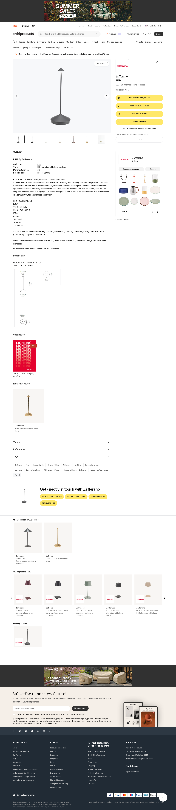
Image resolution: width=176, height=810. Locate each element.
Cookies (109, 802)
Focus (52, 766)
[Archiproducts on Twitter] (32, 731)
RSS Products (150, 802)
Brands (53, 751)
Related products (21, 383)
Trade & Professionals (121, 26)
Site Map (159, 802)
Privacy (89, 802)
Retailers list (139, 122)
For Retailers (107, 26)
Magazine (54, 759)
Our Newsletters (56, 769)
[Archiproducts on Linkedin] (50, 731)
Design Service (137, 26)
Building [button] (25, 26)
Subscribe (81, 708)
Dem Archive (55, 773)
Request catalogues (139, 106)
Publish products (94, 26)
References (19, 449)
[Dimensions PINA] (25, 298)
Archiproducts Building (59, 784)
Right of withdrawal (95, 773)
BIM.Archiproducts (57, 780)
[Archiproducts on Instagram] (20, 731)
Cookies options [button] (99, 802)
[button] (81, 26)
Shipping (91, 766)
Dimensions (19, 255)
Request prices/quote (139, 98)
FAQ (14, 759)
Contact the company (131, 169)
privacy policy (55, 719)
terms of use (40, 719)
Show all (124, 212)
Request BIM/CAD (139, 114)
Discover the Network (21, 751)
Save (139, 139)
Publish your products (134, 748)
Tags (15, 456)
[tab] (84, 26)
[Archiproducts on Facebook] (15, 731)
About (15, 748)
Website (153, 169)
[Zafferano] (122, 65)
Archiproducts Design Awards (24, 777)
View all (17, 475)
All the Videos (55, 777)
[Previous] (16, 96)
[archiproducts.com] (23, 34)
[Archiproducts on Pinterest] (26, 731)
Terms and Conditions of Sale (99, 777)
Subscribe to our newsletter (23, 780)
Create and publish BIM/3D (136, 751)
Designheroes (55, 787)
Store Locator (93, 762)
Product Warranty (95, 769)
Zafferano (122, 76)
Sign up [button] (30, 54)
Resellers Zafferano (123, 220)
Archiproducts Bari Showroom (24, 773)
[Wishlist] (144, 33)
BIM (33, 26)
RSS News (140, 802)
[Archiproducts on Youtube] (44, 731)
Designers (54, 755)
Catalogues (19, 334)
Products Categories (58, 748)
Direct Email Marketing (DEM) (137, 755)
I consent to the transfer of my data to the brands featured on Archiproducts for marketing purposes (50, 714)
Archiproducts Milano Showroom (25, 769)
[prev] (152, 211)
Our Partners (18, 755)
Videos (16, 442)
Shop (90, 759)
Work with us (17, 766)
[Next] (107, 96)
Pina (127, 90)
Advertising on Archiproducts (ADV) (139, 759)
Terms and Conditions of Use (124, 802)
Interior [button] (16, 26)
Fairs (52, 762)
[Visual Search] (97, 33)
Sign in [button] (158, 34)
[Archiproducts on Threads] (38, 731)
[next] (157, 211)
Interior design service (96, 751)
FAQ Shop (92, 784)
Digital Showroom (132, 772)
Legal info (92, 780)
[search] (41, 33)
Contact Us (17, 762)
